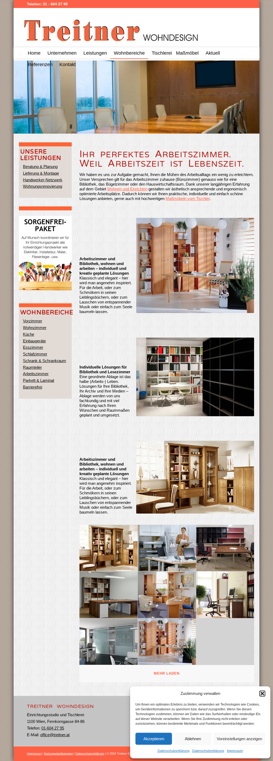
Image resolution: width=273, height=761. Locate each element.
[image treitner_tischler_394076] (225, 548)
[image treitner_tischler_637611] (108, 594)
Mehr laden (166, 673)
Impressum (235, 751)
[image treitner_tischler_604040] (167, 594)
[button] (262, 693)
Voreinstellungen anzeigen (239, 738)
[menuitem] (34, 53)
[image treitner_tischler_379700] (108, 641)
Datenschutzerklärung (174, 751)
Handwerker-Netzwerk (42, 180)
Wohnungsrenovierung (42, 186)
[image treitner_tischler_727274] (167, 548)
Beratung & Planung (40, 166)
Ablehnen (193, 738)
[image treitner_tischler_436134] (108, 548)
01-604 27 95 (52, 728)
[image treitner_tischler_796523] (167, 641)
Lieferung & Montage (41, 173)
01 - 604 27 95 (55, 4)
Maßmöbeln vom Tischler (188, 198)
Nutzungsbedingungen (58, 753)
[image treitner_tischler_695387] (225, 594)
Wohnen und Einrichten (127, 189)
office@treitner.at (55, 734)
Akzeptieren (153, 738)
